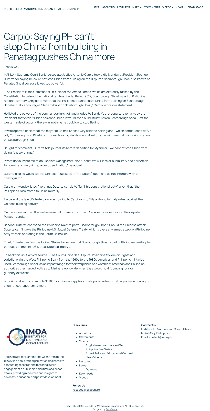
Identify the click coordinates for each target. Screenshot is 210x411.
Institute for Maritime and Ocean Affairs (34, 9)
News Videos (94, 357)
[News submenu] (184, 7)
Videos (83, 341)
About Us (85, 333)
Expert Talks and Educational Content (109, 353)
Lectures (85, 361)
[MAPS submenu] (140, 7)
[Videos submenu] (172, 7)
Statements (86, 337)
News (82, 365)
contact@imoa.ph (160, 337)
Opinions (91, 369)
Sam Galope (111, 409)
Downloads (86, 373)
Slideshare (93, 389)
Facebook (79, 389)
